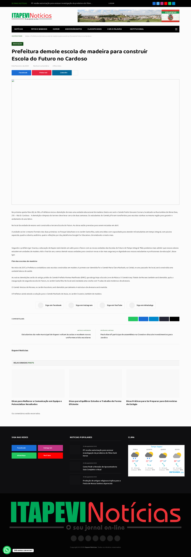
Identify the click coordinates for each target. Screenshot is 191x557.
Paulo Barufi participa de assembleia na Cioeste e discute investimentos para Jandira (137, 336)
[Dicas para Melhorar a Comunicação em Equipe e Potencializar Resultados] (38, 383)
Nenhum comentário (41, 66)
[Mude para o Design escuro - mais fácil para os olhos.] (172, 29)
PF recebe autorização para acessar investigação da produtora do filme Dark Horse (62, 3)
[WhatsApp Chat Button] (7, 550)
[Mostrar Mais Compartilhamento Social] (75, 72)
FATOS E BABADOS (39, 29)
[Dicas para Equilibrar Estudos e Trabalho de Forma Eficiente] (95, 383)
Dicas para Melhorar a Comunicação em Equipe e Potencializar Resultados (37, 403)
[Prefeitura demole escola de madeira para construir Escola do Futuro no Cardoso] (95, 142)
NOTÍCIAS (18, 29)
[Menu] (176, 29)
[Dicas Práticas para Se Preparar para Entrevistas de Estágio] (152, 383)
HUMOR (56, 29)
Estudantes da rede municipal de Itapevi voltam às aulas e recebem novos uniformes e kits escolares (56, 336)
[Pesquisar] (178, 3)
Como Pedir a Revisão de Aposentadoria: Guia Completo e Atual (100, 468)
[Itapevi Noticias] (32, 16)
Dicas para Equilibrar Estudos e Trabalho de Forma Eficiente (95, 403)
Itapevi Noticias (20, 350)
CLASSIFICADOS (95, 29)
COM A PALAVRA (114, 29)
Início (27, 36)
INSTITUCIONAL (137, 29)
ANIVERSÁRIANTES (73, 29)
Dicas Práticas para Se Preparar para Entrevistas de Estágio (151, 403)
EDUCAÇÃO (17, 44)
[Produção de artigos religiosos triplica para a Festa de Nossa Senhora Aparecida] (75, 480)
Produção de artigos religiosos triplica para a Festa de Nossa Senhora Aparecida (102, 482)
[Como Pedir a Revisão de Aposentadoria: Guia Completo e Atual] (75, 466)
